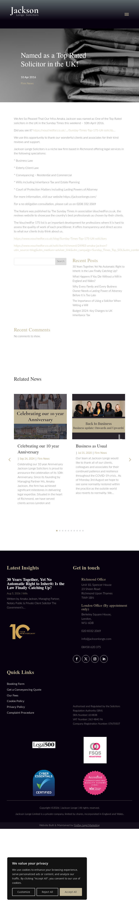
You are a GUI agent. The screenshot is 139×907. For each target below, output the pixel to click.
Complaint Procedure (20, 712)
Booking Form (15, 683)
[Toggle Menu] (127, 14)
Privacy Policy (16, 707)
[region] (47, 878)
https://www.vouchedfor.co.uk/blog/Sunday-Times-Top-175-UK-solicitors (60, 238)
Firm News (27, 83)
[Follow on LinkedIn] (104, 659)
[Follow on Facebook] (77, 659)
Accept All (71, 892)
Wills (25, 593)
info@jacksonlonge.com (96, 638)
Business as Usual (91, 446)
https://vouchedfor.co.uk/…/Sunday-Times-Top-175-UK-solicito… (74, 130)
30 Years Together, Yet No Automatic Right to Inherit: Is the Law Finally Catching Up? (35, 583)
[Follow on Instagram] (95, 659)
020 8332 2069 (91, 631)
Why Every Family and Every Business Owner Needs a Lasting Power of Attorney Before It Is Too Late (97, 291)
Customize (23, 892)
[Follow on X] (86, 659)
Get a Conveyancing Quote (24, 689)
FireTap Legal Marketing (87, 825)
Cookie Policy (15, 701)
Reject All (47, 892)
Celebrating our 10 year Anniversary (38, 448)
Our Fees (12, 695)
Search (60, 261)
